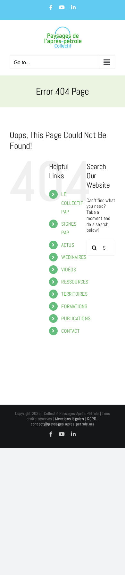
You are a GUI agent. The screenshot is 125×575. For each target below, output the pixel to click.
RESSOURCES (74, 281)
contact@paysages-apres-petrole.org (63, 424)
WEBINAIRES (73, 257)
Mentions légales (69, 419)
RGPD (91, 419)
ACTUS (67, 245)
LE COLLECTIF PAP (72, 203)
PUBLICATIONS (75, 318)
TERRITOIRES (74, 294)
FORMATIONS (74, 306)
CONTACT (70, 331)
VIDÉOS (68, 269)
